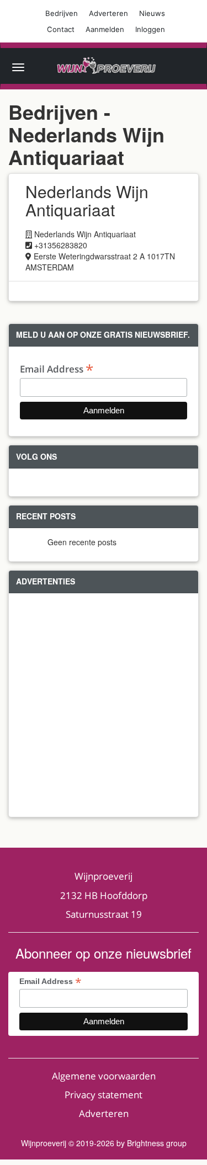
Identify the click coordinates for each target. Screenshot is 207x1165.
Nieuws (152, 13)
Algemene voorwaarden (104, 1076)
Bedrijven (61, 13)
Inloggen (150, 29)
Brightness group (157, 1142)
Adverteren (108, 13)
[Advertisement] (103, 705)
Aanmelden (105, 29)
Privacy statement (103, 1094)
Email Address (56, 368)
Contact (61, 29)
